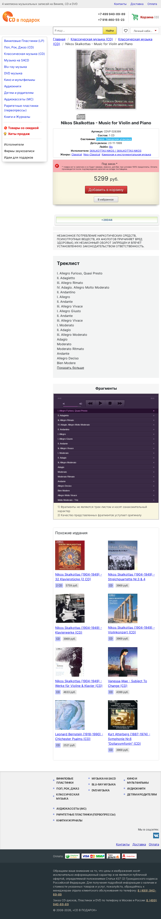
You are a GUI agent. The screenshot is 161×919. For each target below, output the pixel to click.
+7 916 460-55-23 (111, 20)
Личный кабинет (144, 30)
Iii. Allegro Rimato (66, 420)
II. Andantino (63, 429)
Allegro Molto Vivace (67, 495)
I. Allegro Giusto (65, 439)
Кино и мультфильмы (19, 80)
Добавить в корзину (106, 190)
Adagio (61, 467)
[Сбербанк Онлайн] (72, 856)
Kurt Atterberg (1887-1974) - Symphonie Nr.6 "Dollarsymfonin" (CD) (129, 739)
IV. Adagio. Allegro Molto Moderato (74, 425)
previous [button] (90, 403)
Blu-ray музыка (15, 67)
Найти (110, 30)
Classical (76, 154)
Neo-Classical (91, 154)
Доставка (137, 4)
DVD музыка (13, 73)
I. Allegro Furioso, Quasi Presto (72, 411)
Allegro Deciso (64, 486)
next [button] (120, 403)
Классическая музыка (67, 796)
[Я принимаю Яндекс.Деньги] (113, 856)
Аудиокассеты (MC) (19, 99)
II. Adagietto (63, 415)
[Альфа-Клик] (129, 856)
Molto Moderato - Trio (68, 500)
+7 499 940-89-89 (111, 14)
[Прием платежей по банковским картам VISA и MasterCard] (93, 856)
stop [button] (110, 403)
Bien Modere (64, 490)
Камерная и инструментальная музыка (126, 154)
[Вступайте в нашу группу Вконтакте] (156, 835)
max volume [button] (80, 404)
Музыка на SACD (16, 60)
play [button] (100, 403)
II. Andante (63, 443)
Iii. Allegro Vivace (66, 448)
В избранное (106, 199)
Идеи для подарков (18, 157)
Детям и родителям (19, 93)
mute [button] (64, 404)
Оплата (152, 4)
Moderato (62, 472)
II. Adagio (62, 458)
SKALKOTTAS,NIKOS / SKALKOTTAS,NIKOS (115, 150)
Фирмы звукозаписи (19, 151)
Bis (111, 146)
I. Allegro (62, 434)
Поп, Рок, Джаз (67, 788)
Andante (62, 481)
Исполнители (14, 144)
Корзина (149, 17)
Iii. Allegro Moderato (67, 462)
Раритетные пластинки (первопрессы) (21, 108)
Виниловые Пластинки (64, 780)
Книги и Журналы (17, 117)
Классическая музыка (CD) (24, 54)
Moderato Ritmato (66, 476)
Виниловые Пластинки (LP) (24, 41)
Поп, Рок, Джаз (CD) (19, 47)
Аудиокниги (12, 86)
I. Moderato (63, 453)
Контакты (120, 4)
